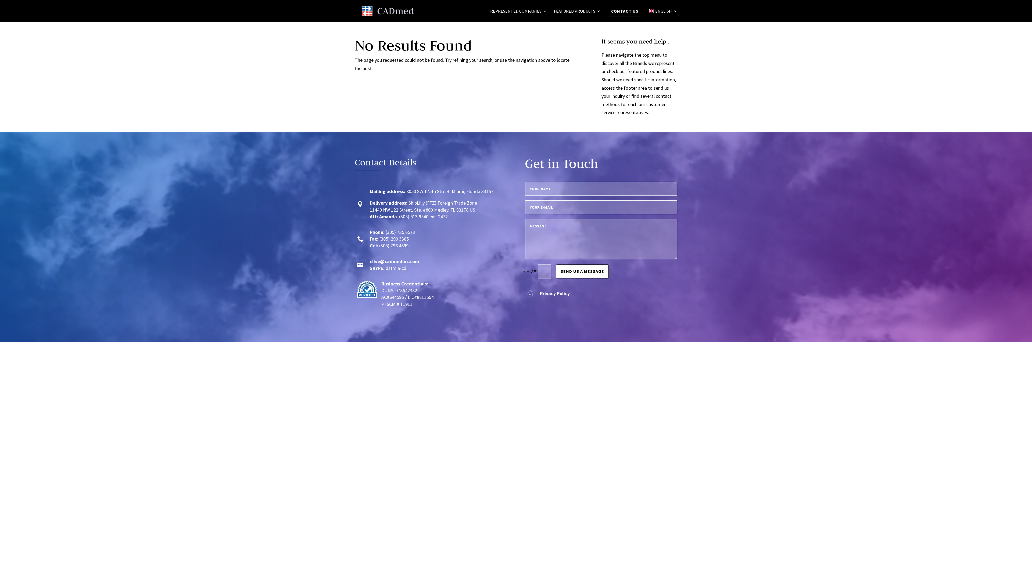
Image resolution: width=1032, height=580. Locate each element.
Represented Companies (516, 11)
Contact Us (625, 11)
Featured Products (574, 11)
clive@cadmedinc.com (394, 261)
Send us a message (582, 271)
